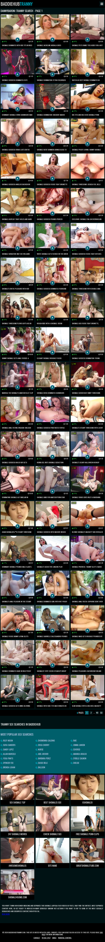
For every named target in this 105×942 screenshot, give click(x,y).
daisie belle (43, 762)
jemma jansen (79, 745)
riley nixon (8, 740)
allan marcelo (9, 753)
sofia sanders (9, 745)
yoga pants (8, 758)
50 (101, 712)
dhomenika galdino (46, 740)
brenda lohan (9, 767)
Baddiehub (17, 3)
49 (97, 712)
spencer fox (8, 762)
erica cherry (43, 745)
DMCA (54, 937)
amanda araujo (80, 753)
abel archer (43, 753)
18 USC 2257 (46, 937)
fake (75, 740)
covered (76, 749)
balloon (41, 767)
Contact (37, 937)
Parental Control (65, 937)
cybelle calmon (79, 758)
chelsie (76, 762)
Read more (6, 914)
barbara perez (44, 758)
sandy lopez (8, 749)
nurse (40, 749)
